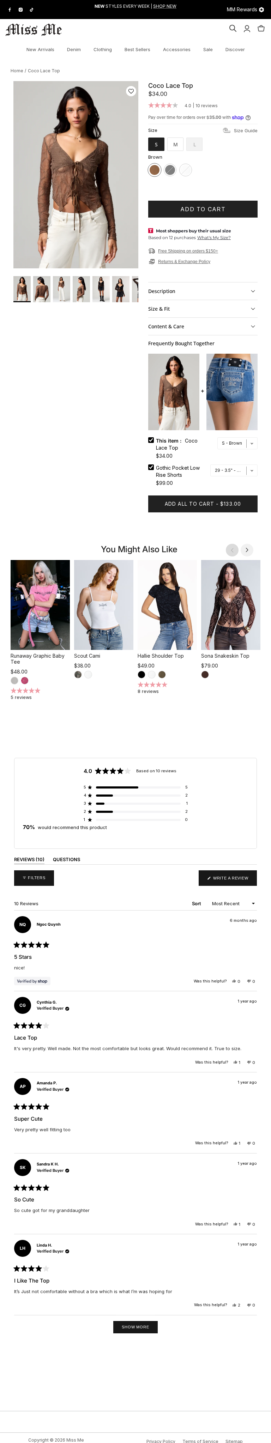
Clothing (103, 49)
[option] (75, 174)
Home (17, 70)
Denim (74, 49)
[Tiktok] (31, 9)
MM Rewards (242, 9)
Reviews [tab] (29, 860)
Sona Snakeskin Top (225, 656)
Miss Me (75, 1440)
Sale (208, 49)
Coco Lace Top (44, 70)
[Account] (247, 29)
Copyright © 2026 (47, 1440)
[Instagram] (20, 9)
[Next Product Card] (247, 550)
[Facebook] (9, 9)
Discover (235, 49)
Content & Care (166, 326)
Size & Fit (159, 308)
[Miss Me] (34, 30)
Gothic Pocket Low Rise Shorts (178, 471)
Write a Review (234, 881)
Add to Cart (202, 209)
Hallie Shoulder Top (161, 656)
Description (161, 291)
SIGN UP (135, 13)
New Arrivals (40, 49)
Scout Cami (87, 656)
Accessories (177, 49)
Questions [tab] (66, 860)
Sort (197, 903)
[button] (131, 91)
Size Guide (246, 130)
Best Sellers (137, 49)
